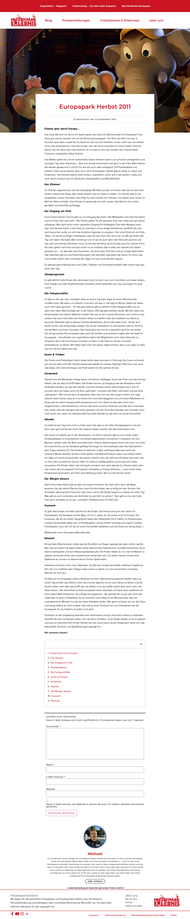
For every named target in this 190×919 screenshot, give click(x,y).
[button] (141, 644)
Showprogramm (59, 667)
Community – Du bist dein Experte (94, 6)
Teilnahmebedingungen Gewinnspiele (148, 915)
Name (50, 764)
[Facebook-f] (12, 914)
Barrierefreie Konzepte (136, 6)
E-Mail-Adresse (55, 777)
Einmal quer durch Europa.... (64, 653)
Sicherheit (56, 681)
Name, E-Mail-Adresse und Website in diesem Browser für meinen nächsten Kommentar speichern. (95, 805)
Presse (174, 915)
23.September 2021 (105, 119)
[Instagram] (22, 914)
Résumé (55, 700)
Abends (55, 686)
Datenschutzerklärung (115, 915)
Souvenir (56, 696)
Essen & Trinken (59, 676)
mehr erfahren (95, 881)
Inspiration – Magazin (53, 6)
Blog (48, 20)
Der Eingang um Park (62, 662)
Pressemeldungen (76, 20)
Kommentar (53, 726)
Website (50, 789)
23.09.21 (120, 888)
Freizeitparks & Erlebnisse (119, 20)
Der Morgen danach (61, 691)
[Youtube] (17, 914)
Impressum (94, 915)
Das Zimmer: (57, 657)
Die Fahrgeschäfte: (60, 672)
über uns (156, 20)
